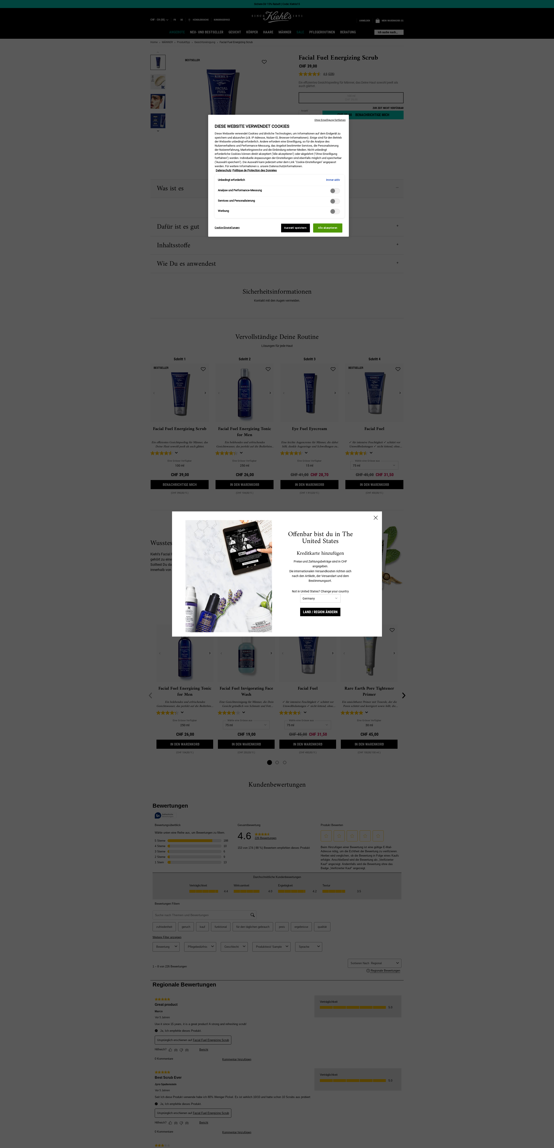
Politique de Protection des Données (254, 170)
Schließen (376, 518)
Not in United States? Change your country (320, 591)
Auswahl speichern (295, 227)
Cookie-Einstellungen (227, 227)
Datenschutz (223, 170)
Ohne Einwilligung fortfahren (330, 120)
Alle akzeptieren (327, 227)
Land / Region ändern (320, 612)
